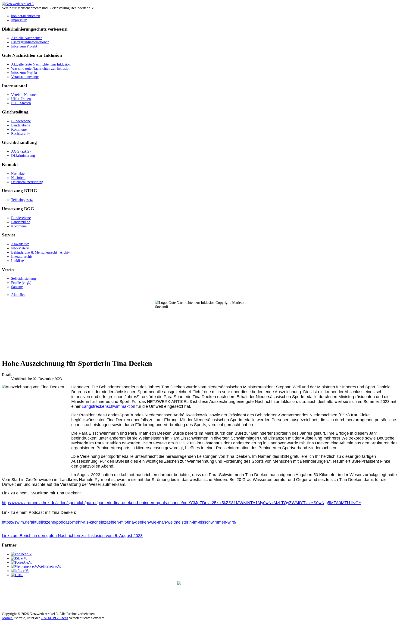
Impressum (19, 20)
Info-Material (20, 248)
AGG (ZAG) (21, 151)
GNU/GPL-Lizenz (54, 618)
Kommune (19, 129)
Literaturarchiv (22, 256)
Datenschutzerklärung (27, 182)
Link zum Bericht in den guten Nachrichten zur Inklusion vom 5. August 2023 (72, 535)
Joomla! (7, 618)
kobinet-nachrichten (25, 16)
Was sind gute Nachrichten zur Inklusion (40, 68)
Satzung (17, 287)
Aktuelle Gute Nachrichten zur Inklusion (41, 64)
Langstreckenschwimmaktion (108, 406)
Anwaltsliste (20, 244)
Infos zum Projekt (24, 46)
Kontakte (18, 174)
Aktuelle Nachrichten (26, 38)
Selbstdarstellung (23, 278)
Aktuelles (18, 295)
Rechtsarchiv (20, 133)
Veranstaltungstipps (25, 77)
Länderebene (20, 125)
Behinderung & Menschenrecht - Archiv (40, 252)
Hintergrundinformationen (30, 42)
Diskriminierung (23, 155)
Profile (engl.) (21, 283)
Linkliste (17, 261)
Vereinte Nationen (24, 95)
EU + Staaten (21, 103)
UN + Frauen (21, 99)
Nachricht (18, 178)
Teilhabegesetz (22, 200)
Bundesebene (21, 121)
